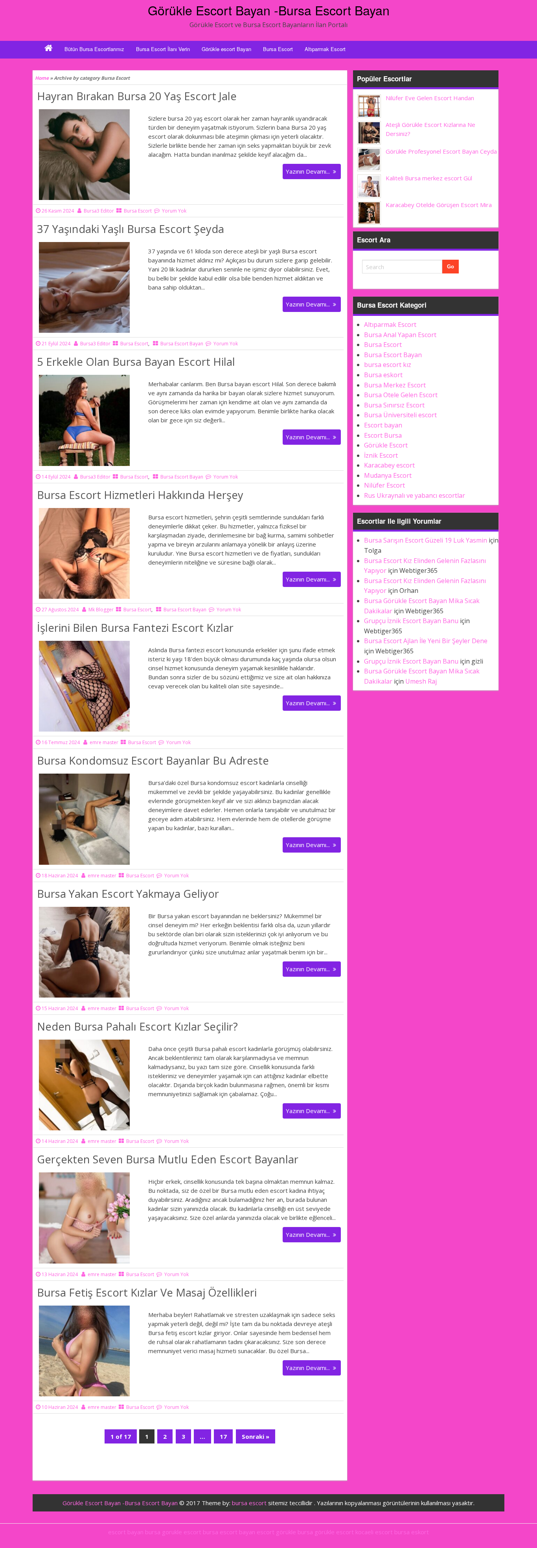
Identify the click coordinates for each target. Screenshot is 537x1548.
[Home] (49, 49)
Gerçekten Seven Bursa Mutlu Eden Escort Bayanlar (167, 1159)
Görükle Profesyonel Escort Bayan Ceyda (441, 151)
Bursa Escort (278, 49)
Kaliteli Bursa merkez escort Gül (429, 178)
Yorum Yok (174, 210)
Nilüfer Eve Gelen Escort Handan (430, 98)
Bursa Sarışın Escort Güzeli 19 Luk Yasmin (425, 540)
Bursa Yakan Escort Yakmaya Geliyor (128, 893)
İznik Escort (381, 455)
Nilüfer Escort (384, 485)
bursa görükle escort (326, 1532)
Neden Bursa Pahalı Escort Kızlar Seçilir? (137, 1026)
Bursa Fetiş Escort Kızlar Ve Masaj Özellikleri (147, 1292)
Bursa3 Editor (99, 210)
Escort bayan (383, 425)
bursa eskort (411, 1532)
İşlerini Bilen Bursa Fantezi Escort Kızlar (135, 627)
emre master (104, 742)
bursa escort (249, 1503)
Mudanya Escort (388, 475)
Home (42, 78)
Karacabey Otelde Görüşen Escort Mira (439, 205)
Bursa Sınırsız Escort (394, 405)
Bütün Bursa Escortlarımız (94, 49)
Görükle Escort (386, 445)
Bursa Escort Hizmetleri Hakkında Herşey (140, 495)
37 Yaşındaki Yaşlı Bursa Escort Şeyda (130, 229)
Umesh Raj (421, 681)
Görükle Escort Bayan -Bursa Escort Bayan (269, 10)
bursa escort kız (387, 364)
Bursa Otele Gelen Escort (401, 395)
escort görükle (276, 1532)
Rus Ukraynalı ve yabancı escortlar (414, 495)
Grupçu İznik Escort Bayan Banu (411, 620)
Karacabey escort (389, 465)
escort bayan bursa (134, 1532)
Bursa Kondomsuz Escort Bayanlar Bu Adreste (153, 760)
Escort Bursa (383, 435)
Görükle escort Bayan (226, 49)
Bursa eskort (383, 374)
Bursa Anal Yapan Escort (400, 334)
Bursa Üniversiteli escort (400, 415)
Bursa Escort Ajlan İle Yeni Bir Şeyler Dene (425, 640)
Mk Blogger (101, 609)
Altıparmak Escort (325, 49)
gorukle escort (181, 1532)
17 (226, 1437)
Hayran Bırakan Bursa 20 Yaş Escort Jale (137, 96)
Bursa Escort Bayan (181, 343)
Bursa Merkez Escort (395, 385)
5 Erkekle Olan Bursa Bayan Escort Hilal (136, 361)
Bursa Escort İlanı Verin (163, 49)
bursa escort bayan (229, 1532)
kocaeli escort (374, 1532)
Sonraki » (255, 1436)
